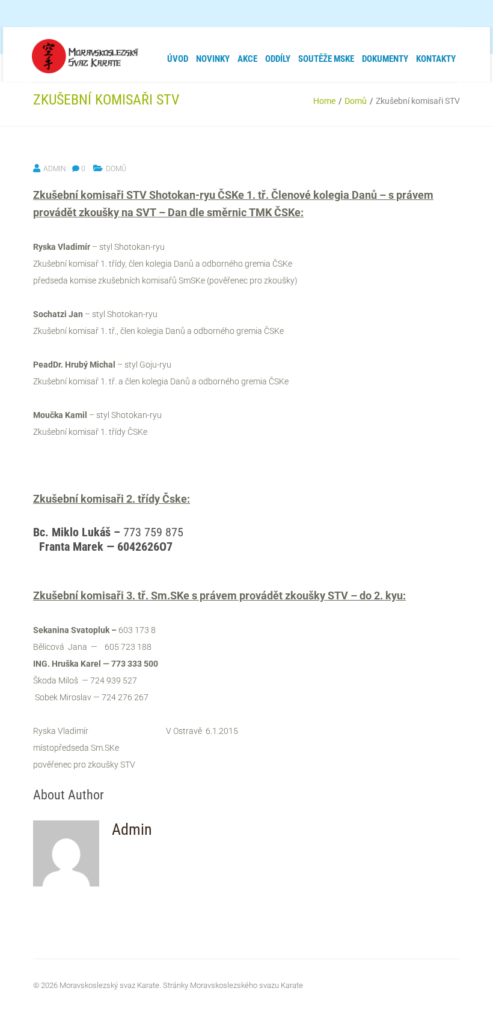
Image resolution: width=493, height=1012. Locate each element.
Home (324, 101)
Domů (355, 101)
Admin (54, 169)
